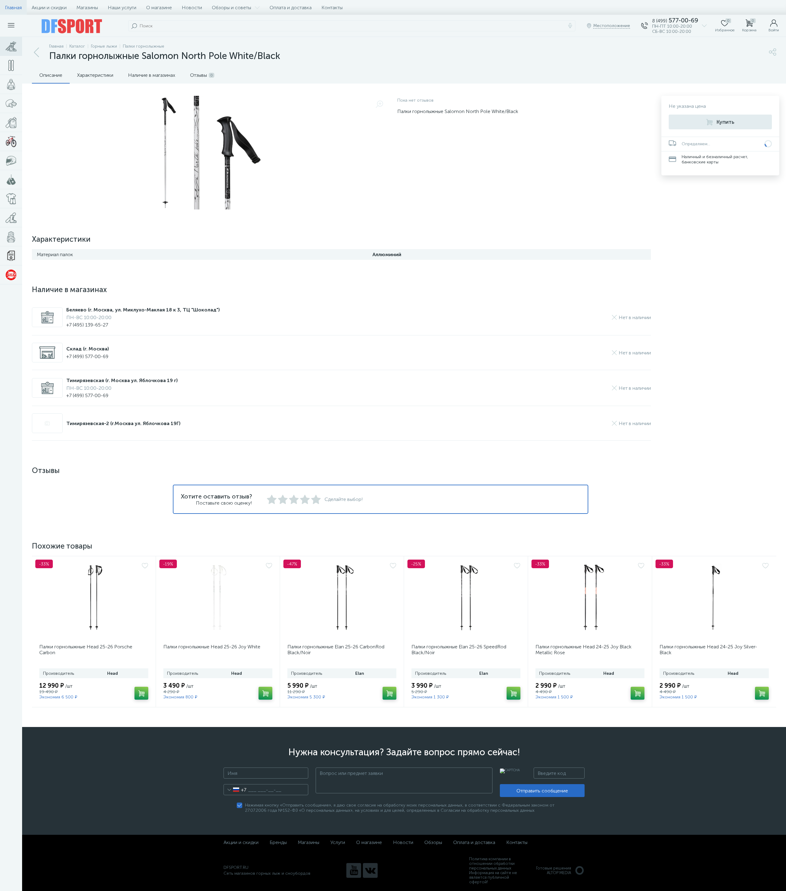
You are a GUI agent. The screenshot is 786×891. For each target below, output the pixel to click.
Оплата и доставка (291, 7)
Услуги (337, 842)
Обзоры (433, 842)
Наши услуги (122, 7)
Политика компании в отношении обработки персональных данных (492, 863)
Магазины (87, 7)
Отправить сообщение (542, 791)
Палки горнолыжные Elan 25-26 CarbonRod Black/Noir (335, 649)
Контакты (332, 7)
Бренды (278, 842)
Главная (13, 7)
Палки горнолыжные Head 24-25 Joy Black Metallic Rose (583, 649)
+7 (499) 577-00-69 (87, 356)
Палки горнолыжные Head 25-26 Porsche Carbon (85, 649)
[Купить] (141, 693)
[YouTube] (353, 870)
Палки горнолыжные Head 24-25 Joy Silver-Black (708, 649)
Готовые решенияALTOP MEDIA (553, 870)
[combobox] (235, 789)
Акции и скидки (49, 7)
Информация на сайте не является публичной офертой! (493, 877)
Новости (192, 7)
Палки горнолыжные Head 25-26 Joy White (211, 647)
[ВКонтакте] (370, 870)
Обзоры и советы (231, 7)
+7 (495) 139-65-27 (87, 325)
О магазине (159, 7)
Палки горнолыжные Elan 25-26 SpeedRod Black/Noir (458, 649)
